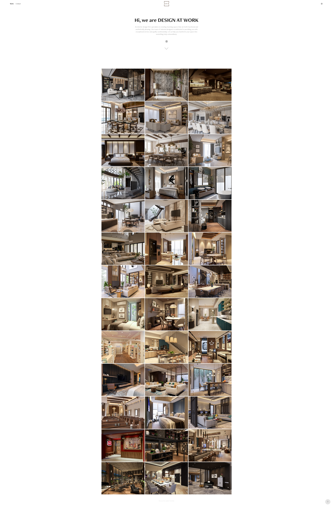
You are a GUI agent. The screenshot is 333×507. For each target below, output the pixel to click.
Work (12, 4)
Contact (18, 4)
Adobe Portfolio (170, 501)
